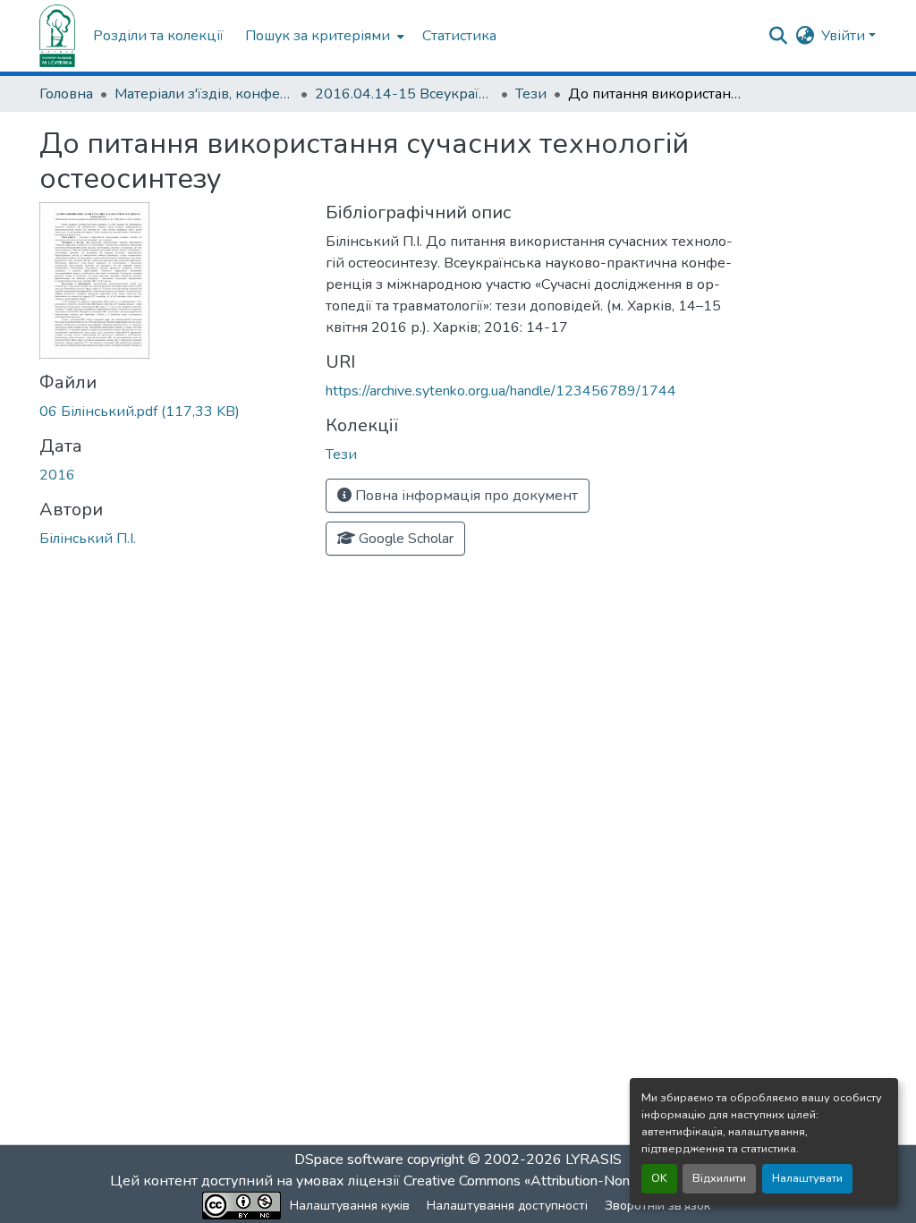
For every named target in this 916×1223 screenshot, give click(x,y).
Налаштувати (807, 1178)
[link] (171, 411)
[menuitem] (323, 36)
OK (659, 1178)
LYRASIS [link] (593, 1159)
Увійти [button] (845, 36)
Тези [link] (531, 94)
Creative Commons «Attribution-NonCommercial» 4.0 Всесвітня (603, 1181)
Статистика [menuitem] (459, 36)
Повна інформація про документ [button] (465, 495)
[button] (57, 35)
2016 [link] (57, 475)
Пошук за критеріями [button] (317, 36)
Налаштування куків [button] (350, 1205)
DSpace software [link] (348, 1159)
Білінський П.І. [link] (87, 538)
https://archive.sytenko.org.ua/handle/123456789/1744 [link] (501, 391)
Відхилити (719, 1178)
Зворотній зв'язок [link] (657, 1205)
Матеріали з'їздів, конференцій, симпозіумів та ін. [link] (203, 94)
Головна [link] (66, 94)
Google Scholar (404, 538)
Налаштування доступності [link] (507, 1205)
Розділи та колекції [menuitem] (158, 36)
